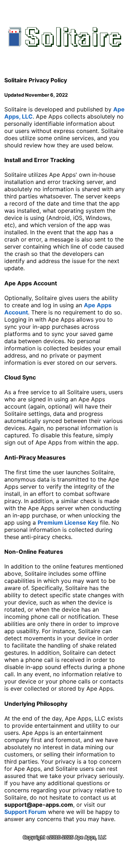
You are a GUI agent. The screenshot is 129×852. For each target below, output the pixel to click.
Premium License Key (68, 522)
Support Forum (25, 811)
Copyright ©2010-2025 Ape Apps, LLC (64, 837)
